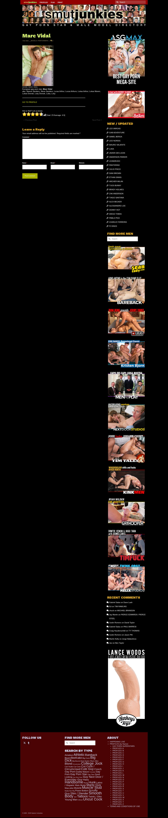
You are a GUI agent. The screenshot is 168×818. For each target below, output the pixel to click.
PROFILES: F (118, 759)
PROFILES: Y (118, 802)
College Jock (91, 763)
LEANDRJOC (114, 161)
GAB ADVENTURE (117, 133)
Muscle (78, 788)
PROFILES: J (118, 768)
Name (24, 163)
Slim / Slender (79, 793)
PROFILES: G (118, 762)
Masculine (69, 788)
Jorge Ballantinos (129, 639)
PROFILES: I (117, 766)
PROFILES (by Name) (119, 744)
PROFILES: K (118, 771)
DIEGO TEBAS (115, 214)
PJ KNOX (113, 226)
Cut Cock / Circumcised (79, 768)
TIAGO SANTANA (116, 198)
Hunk (92, 782)
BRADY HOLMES (116, 189)
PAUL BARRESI (130, 627)
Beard (67, 758)
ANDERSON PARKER (118, 157)
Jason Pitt (128, 635)
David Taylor (129, 623)
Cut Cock (77, 767)
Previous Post (31, 120)
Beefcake (76, 757)
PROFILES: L (118, 773)
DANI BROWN (115, 173)
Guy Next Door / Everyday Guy (84, 778)
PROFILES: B (118, 751)
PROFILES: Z (118, 804)
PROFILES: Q (118, 784)
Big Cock (86, 758)
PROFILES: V (118, 795)
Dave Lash (128, 602)
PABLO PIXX (114, 218)
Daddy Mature (82, 772)
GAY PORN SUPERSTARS (123, 746)
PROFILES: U (118, 793)
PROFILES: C (118, 753)
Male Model (80, 785)
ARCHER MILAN (116, 181)
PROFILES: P (118, 782)
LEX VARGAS (114, 128)
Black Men (94, 761)
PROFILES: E (118, 757)
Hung (86, 783)
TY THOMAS (134, 631)
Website (81, 163)
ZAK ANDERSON (116, 194)
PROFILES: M (118, 775)
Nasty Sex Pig (70, 791)
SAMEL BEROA (115, 137)
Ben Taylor (119, 643)
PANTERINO (114, 165)
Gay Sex (91, 775)
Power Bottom (81, 790)
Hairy (86, 779)
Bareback (91, 754)
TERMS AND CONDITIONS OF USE (125, 806)
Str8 (75, 797)
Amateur (69, 755)
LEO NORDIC (115, 141)
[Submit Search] (117, 2)
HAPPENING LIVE (117, 742)
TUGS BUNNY (115, 185)
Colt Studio (69, 767)
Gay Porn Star (78, 774)
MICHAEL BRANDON (126, 610)
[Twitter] (24, 743)
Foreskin (92, 772)
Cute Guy (87, 769)
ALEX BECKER (115, 202)
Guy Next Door (77, 777)
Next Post (96, 120)
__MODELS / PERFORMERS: (39, 40)
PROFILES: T (118, 791)
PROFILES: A (118, 748)
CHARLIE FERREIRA (118, 222)
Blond (68, 763)
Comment (26, 137)
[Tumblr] (28, 743)
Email (53, 163)
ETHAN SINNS (115, 177)
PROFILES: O (118, 780)
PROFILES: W (118, 797)
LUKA (111, 149)
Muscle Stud (92, 788)
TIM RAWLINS (121, 606)
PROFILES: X (118, 800)
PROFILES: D (118, 755)
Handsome (74, 782)
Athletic (79, 754)
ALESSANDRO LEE (117, 206)
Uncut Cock (92, 799)
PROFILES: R (118, 786)
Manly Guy (93, 785)
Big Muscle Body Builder (81, 761)
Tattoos (82, 796)
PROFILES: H (118, 764)
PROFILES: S (118, 788)
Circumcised (77, 764)
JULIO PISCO (115, 169)
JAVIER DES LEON (117, 153)
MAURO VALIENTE (117, 145)
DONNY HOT (114, 210)
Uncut (80, 800)
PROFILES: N (118, 777)
